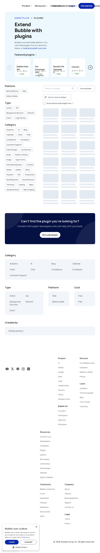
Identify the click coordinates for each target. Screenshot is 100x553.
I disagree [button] (28, 542)
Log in (72, 6)
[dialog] (20, 537)
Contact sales (59, 6)
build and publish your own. (35, 48)
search (72, 88)
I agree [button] (12, 542)
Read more (26, 537)
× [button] (36, 527)
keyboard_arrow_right (31, 18)
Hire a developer (50, 235)
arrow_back (10, 67)
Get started (86, 6)
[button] (21, 547)
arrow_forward (90, 67)
